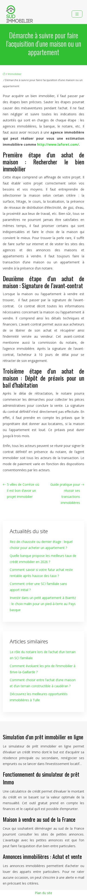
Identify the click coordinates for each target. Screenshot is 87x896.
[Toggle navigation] (77, 14)
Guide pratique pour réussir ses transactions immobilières (65, 493)
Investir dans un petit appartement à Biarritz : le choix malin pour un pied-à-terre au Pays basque (43, 603)
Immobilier (15, 74)
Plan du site (43, 893)
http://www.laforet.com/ (58, 144)
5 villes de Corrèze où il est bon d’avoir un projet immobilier (23, 490)
